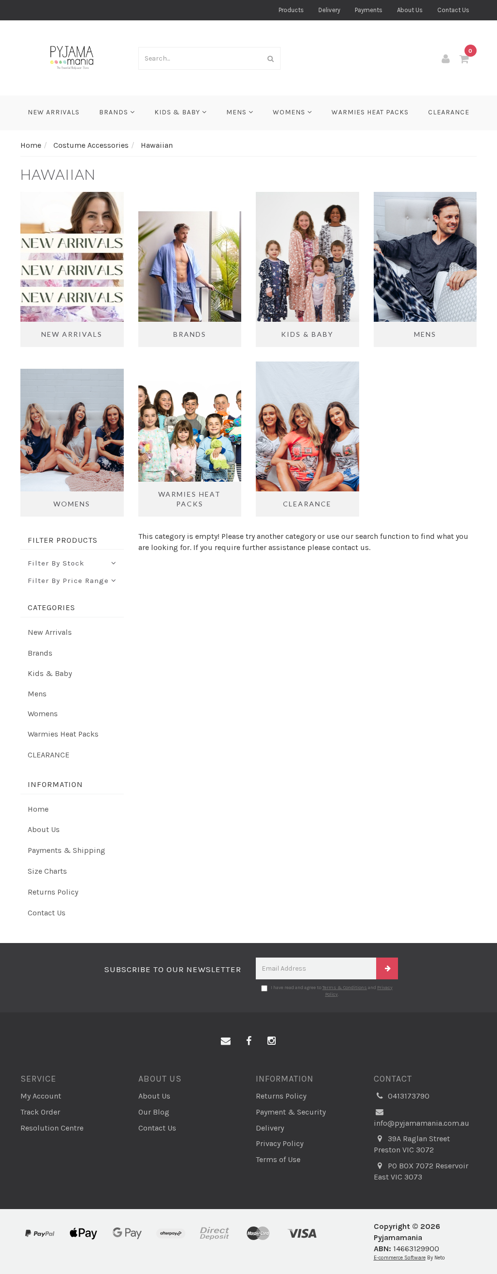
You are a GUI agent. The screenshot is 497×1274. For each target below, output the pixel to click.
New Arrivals (54, 112)
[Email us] (225, 1041)
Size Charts (47, 871)
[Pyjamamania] (72, 57)
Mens (237, 112)
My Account (40, 1096)
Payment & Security (291, 1112)
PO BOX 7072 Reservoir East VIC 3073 (421, 1171)
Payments (368, 10)
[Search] (271, 58)
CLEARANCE (448, 112)
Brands (114, 112)
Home (38, 809)
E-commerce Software (400, 1258)
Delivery (329, 10)
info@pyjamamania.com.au (421, 1123)
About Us (410, 10)
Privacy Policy (279, 1143)
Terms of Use (278, 1159)
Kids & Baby (178, 112)
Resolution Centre (51, 1127)
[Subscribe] (387, 968)
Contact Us (453, 10)
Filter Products (63, 540)
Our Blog (153, 1112)
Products (291, 10)
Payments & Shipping (66, 850)
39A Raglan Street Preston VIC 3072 (412, 1144)
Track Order (40, 1112)
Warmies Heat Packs (370, 112)
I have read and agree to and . (332, 991)
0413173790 (408, 1096)
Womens (290, 112)
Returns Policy (53, 892)
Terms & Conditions (344, 988)
